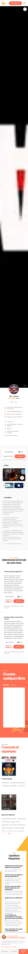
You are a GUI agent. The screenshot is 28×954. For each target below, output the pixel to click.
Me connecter (15, 3)
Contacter (20, 456)
